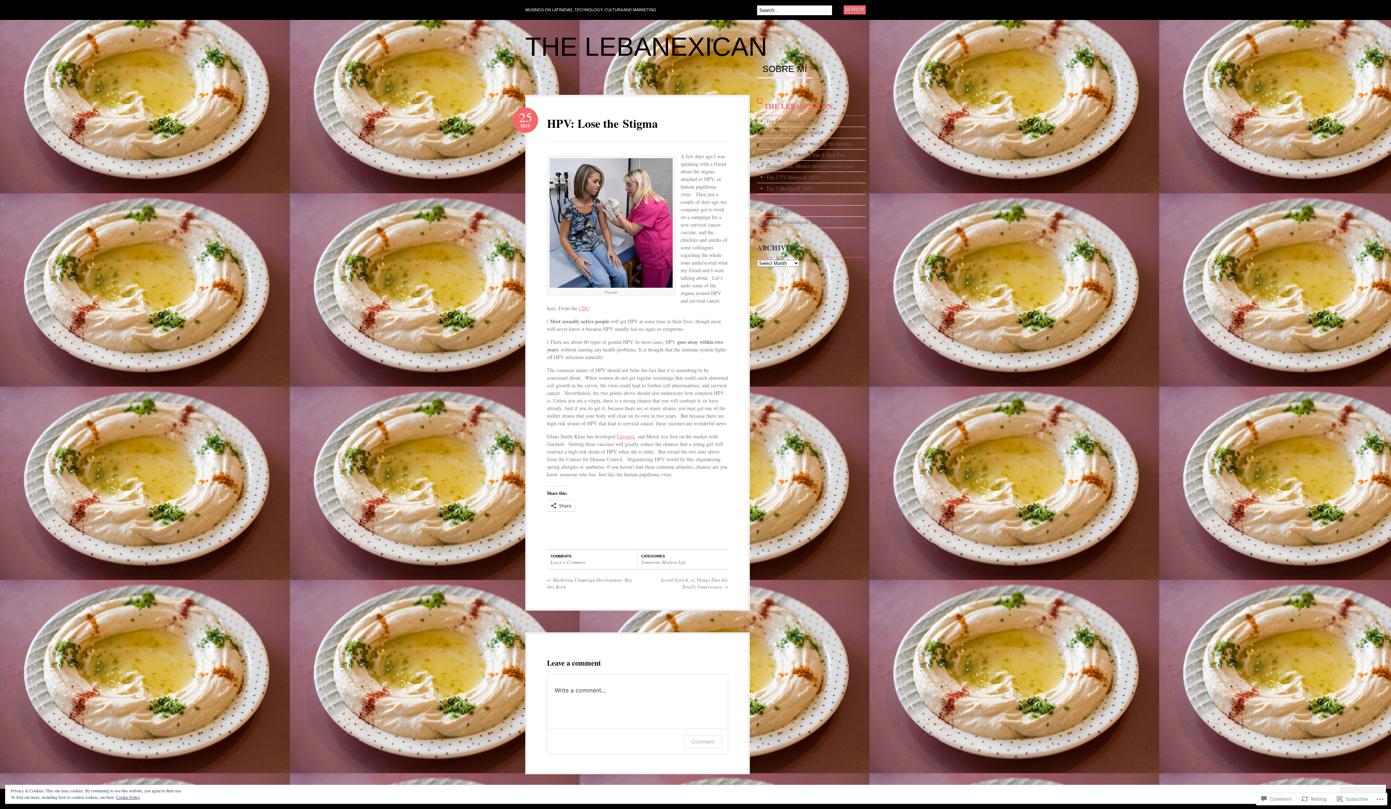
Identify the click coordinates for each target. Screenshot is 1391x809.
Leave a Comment (568, 562)
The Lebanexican (646, 46)
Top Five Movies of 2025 (792, 121)
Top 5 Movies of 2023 (789, 199)
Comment (703, 741)
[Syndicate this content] (759, 106)
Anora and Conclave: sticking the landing (808, 143)
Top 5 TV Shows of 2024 (792, 177)
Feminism (650, 562)
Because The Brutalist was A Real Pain (806, 154)
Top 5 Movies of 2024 (789, 188)
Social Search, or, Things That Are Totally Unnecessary (694, 583)
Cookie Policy (128, 797)
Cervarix (626, 436)
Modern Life (674, 562)
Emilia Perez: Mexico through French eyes (810, 166)
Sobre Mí (785, 69)
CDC (584, 308)
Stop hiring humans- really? (794, 132)
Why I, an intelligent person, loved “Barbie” (811, 222)
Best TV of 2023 (783, 210)
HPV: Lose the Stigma (602, 123)
